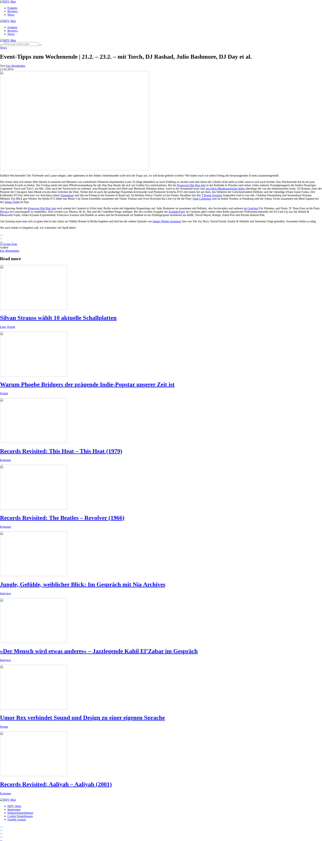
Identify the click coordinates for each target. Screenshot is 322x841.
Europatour (67, 195)
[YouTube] (1, 832)
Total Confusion (201, 198)
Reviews (12, 11)
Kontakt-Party (177, 211)
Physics (4, 211)
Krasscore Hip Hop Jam (191, 185)
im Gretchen (251, 208)
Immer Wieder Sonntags (167, 221)
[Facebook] (1, 829)
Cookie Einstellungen (20, 816)
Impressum (13, 809)
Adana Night (12, 202)
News (10, 14)
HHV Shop (14, 806)
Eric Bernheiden (9, 250)
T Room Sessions (211, 195)
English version (16, 819)
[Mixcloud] (1, 835)
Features (12, 7)
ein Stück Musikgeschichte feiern (225, 188)
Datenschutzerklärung (20, 812)
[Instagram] (1, 825)
